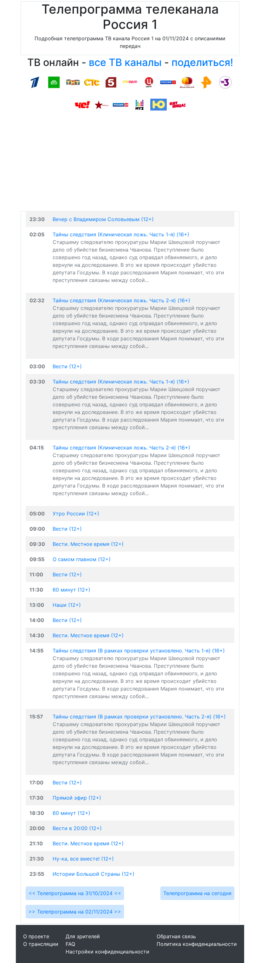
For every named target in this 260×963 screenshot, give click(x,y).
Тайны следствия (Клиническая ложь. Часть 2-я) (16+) (121, 300)
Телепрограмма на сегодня (197, 893)
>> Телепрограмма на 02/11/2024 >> (75, 911)
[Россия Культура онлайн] (168, 82)
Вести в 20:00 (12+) (77, 828)
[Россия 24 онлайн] (120, 104)
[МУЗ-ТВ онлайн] (139, 104)
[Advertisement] (130, 163)
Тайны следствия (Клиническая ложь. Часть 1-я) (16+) (121, 234)
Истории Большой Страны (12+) (93, 874)
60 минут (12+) (71, 589)
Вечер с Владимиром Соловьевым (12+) (103, 219)
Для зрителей (83, 936)
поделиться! (202, 62)
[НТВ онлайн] (54, 82)
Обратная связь (176, 936)
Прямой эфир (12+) (77, 798)
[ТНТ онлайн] (73, 82)
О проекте (36, 936)
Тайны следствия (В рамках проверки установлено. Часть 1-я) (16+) (139, 650)
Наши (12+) (67, 605)
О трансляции (40, 944)
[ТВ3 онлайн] (225, 82)
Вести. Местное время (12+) (88, 544)
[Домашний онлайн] (187, 82)
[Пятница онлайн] (177, 104)
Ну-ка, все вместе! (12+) (83, 858)
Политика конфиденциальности (197, 944)
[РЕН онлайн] (206, 82)
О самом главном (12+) (82, 559)
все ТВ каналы (125, 62)
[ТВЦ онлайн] (149, 82)
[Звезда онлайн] (101, 104)
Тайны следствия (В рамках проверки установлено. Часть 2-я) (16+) (139, 716)
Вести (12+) (67, 366)
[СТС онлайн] (92, 82)
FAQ (70, 944)
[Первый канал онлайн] (35, 82)
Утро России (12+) (76, 513)
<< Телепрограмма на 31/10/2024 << (75, 893)
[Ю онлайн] (158, 104)
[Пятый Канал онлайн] (111, 82)
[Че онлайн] (82, 104)
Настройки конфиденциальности (107, 951)
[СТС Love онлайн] (130, 82)
